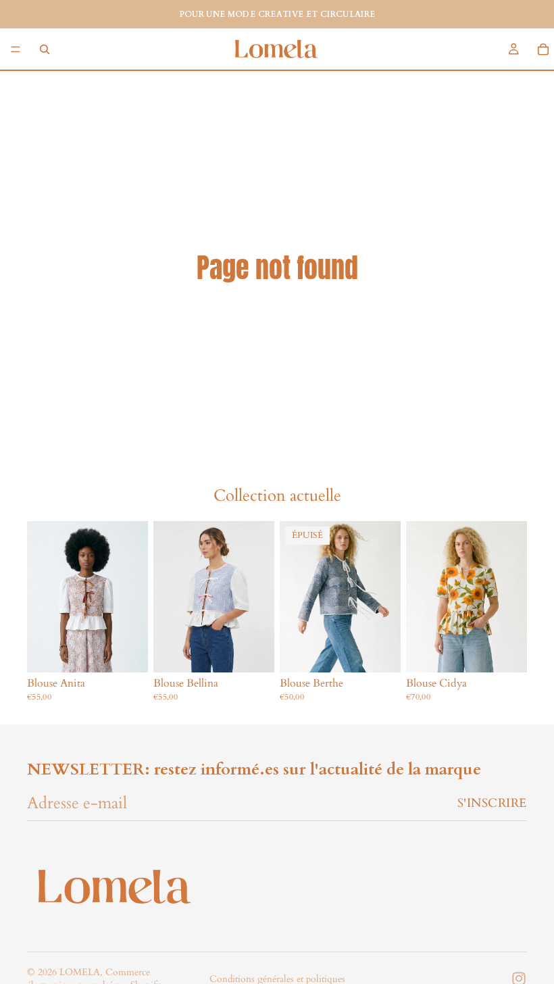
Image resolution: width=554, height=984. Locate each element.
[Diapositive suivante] (386, 597)
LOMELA (79, 972)
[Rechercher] (44, 49)
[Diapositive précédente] (294, 597)
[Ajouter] (127, 651)
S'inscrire (492, 803)
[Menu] (15, 49)
